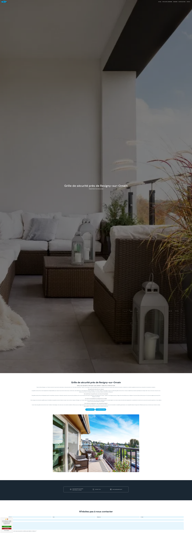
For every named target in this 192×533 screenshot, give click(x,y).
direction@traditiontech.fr (117, 489)
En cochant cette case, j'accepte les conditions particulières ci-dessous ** (23, 531)
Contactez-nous (101, 409)
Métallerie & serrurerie (167, 1)
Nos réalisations (182, 1)
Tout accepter (6, 526)
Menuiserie (175, 1)
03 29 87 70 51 (98, 489)
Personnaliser (6, 530)
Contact (188, 1)
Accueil (159, 1)
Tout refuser (6, 528)
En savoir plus (91, 409)
